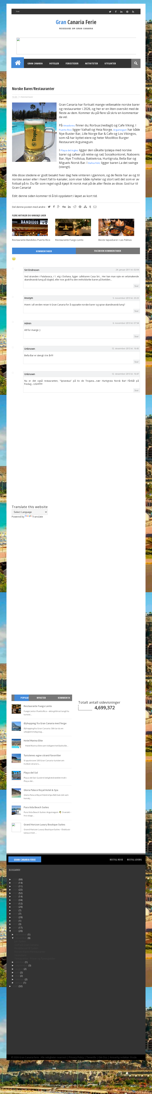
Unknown (29, 348)
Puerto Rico (65, 129)
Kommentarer (44, 251)
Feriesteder (72, 63)
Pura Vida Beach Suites (36, 807)
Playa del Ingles (69, 150)
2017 (16, 910)
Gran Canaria (35, 63)
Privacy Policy (76, 1057)
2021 (16, 896)
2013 (16, 920)
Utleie (72, 72)
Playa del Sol (31, 772)
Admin (27, 323)
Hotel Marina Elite (33, 740)
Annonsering (54, 72)
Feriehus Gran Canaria (28, 72)
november (21, 938)
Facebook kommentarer (107, 250)
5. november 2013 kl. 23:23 (126, 298)
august (19, 969)
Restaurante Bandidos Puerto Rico (31, 240)
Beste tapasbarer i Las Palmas (115, 240)
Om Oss (102, 1057)
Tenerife (91, 1057)
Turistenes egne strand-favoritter (42, 755)
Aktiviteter (91, 63)
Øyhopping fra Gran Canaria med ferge (45, 723)
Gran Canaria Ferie (25, 859)
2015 (16, 917)
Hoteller (54, 63)
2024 (16, 886)
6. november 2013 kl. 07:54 (126, 323)
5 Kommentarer (26, 97)
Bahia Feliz (94, 163)
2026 (16, 879)
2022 (16, 893)
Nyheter (41, 697)
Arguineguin (120, 129)
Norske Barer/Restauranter (29, 951)
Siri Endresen (31, 270)
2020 (16, 900)
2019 (16, 903)
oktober (20, 962)
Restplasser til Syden (26, 948)
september (21, 965)
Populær (23, 701)
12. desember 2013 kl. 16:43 (125, 348)
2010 (16, 931)
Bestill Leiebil (134, 859)
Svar (136, 286)
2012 (16, 924)
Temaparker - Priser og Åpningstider (34, 958)
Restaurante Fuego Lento (69, 240)
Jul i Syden (20, 941)
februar (20, 979)
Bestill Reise (116, 859)
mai (17, 975)
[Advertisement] (76, 473)
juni (17, 972)
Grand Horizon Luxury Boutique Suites (44, 824)
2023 (16, 889)
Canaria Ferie (76, 22)
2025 (16, 882)
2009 (16, 986)
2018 (16, 906)
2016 (16, 913)
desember (21, 934)
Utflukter (110, 63)
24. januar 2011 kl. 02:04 (127, 269)
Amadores (69, 125)
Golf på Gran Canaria (26, 944)
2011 (16, 927)
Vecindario (20, 955)
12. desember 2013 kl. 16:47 (125, 373)
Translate (37, 516)
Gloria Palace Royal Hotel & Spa (41, 790)
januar (19, 982)
